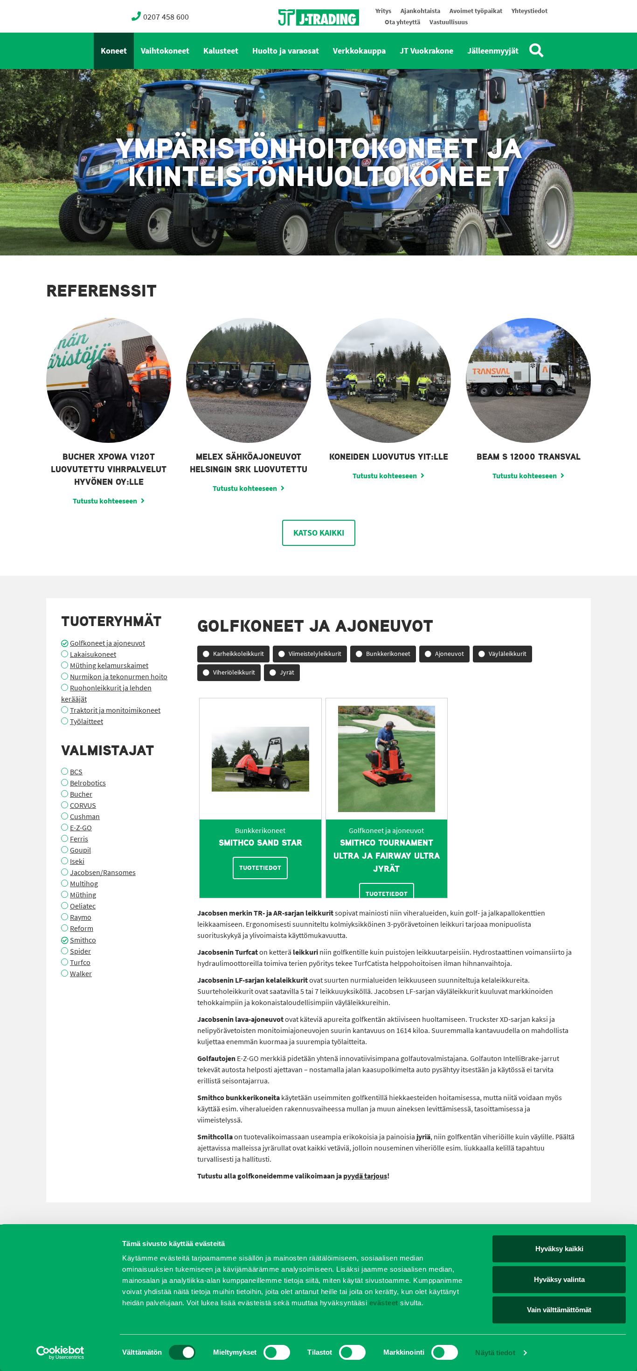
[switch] (276, 1352)
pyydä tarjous (365, 1176)
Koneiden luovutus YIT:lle (388, 456)
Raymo (80, 917)
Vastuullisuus (448, 22)
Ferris (79, 839)
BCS (76, 772)
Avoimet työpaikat (476, 11)
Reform (81, 928)
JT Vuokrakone (426, 50)
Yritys (383, 11)
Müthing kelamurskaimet (109, 665)
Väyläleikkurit (507, 653)
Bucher (81, 794)
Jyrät (287, 672)
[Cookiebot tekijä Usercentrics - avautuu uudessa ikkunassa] (60, 1353)
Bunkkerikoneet (388, 653)
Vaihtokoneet (165, 50)
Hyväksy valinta (559, 1279)
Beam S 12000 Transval (529, 456)
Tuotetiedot (260, 867)
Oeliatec (83, 906)
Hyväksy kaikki (559, 1249)
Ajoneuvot (449, 653)
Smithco (83, 940)
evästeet (382, 1303)
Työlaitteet (86, 721)
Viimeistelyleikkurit (315, 653)
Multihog (84, 884)
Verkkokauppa (359, 50)
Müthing (83, 895)
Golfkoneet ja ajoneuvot (107, 643)
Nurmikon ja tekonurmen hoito (118, 677)
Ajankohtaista (420, 11)
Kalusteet (220, 50)
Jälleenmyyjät (493, 50)
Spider (80, 951)
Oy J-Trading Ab (301, 38)
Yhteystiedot (529, 11)
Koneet (114, 50)
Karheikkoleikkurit (238, 653)
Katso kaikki (318, 532)
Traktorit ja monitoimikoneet (115, 710)
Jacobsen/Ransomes (103, 872)
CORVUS (83, 805)
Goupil (80, 850)
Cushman (85, 816)
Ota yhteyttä (402, 22)
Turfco (80, 962)
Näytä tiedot (495, 1353)
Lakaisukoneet (93, 654)
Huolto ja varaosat (285, 50)
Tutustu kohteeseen (105, 501)
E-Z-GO (81, 828)
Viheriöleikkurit (234, 672)
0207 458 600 (166, 16)
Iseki (77, 861)
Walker (81, 973)
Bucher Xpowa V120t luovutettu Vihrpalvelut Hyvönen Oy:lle (108, 469)
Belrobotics (88, 783)
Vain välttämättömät (559, 1310)
